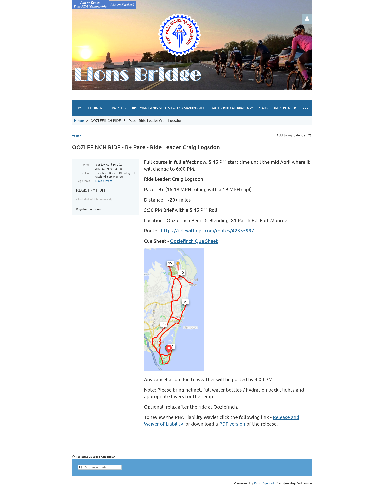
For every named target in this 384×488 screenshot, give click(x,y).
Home (79, 120)
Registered (83, 180)
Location (84, 173)
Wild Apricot (264, 483)
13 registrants (103, 180)
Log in (307, 19)
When (86, 164)
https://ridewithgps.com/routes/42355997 (207, 230)
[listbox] (294, 135)
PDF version (232, 424)
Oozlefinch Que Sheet (194, 241)
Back (79, 136)
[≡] (305, 108)
